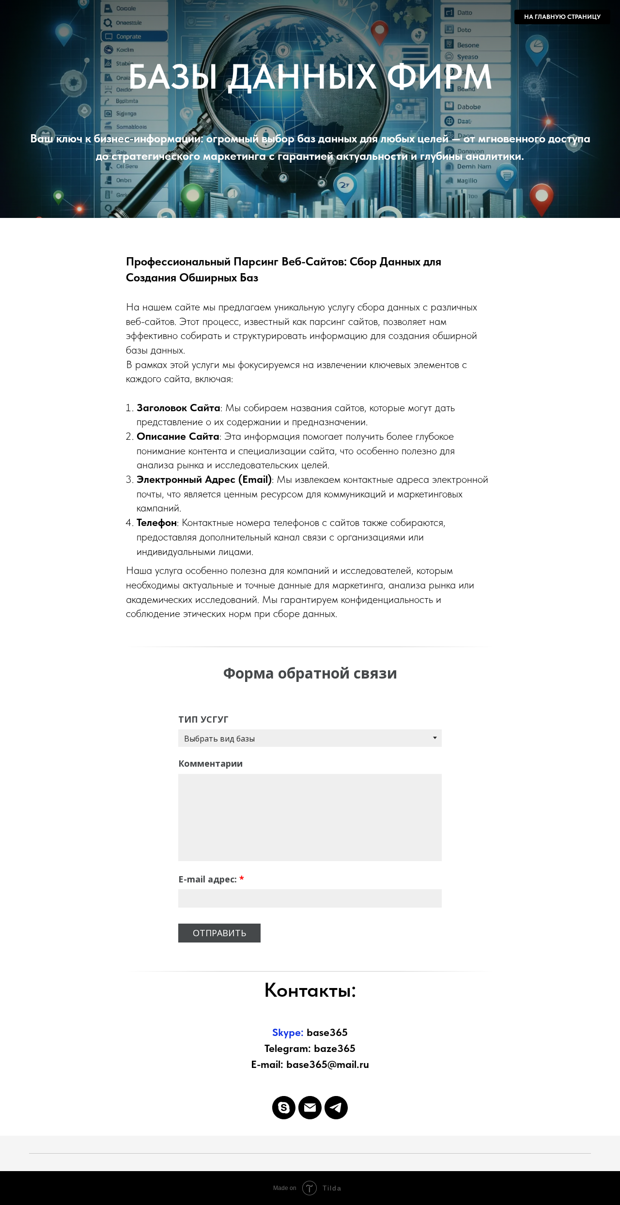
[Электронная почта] (310, 1107)
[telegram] (336, 1107)
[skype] (283, 1107)
